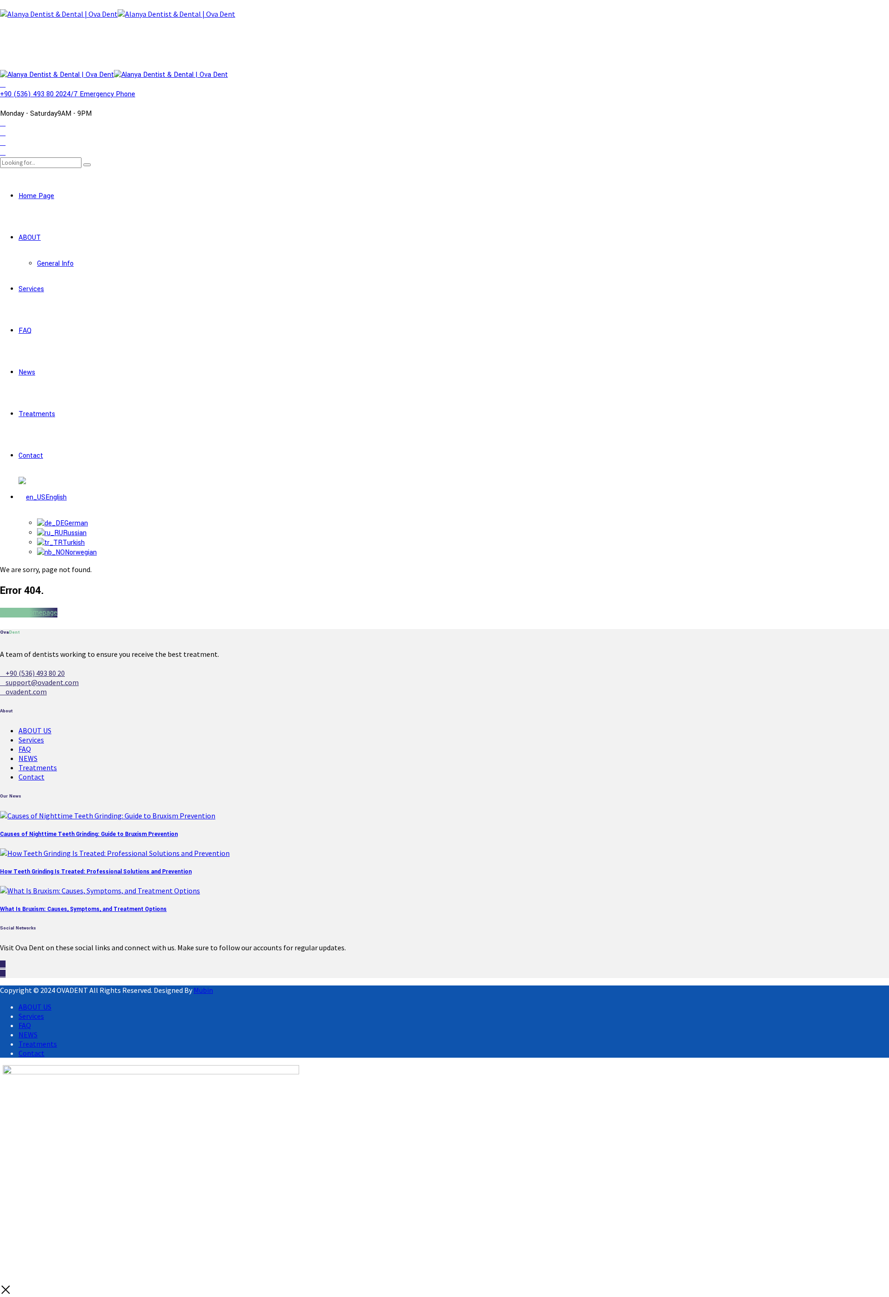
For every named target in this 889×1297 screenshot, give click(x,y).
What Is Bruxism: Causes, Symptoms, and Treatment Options (83, 909)
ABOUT (30, 238)
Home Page (36, 196)
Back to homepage (28, 612)
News (27, 372)
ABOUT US (35, 730)
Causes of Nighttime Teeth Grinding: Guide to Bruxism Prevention (89, 834)
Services (31, 289)
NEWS (28, 758)
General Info (55, 263)
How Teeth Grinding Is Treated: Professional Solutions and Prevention (96, 872)
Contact (31, 456)
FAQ (25, 331)
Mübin (203, 990)
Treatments (37, 414)
